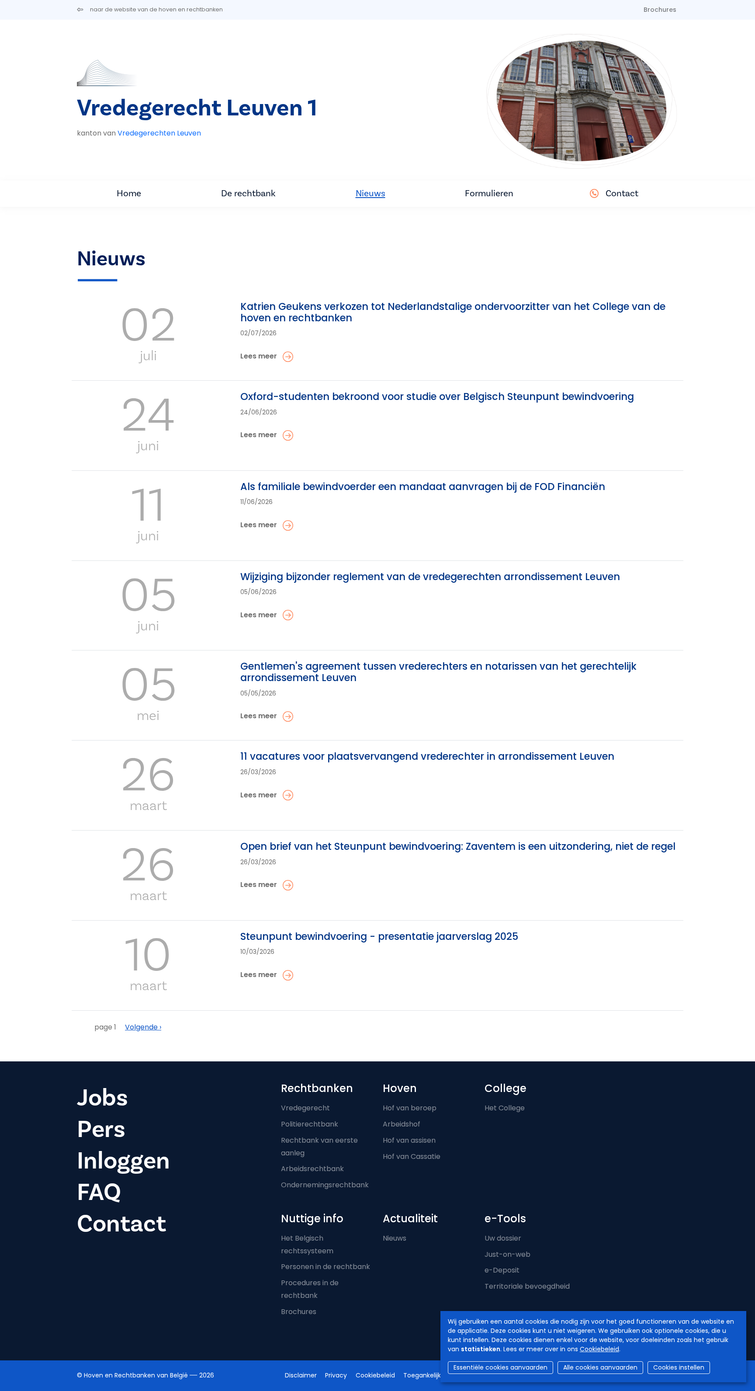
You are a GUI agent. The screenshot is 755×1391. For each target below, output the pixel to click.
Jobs (102, 1097)
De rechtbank (248, 193)
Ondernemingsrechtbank (325, 1185)
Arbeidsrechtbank (312, 1169)
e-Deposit (502, 1270)
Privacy (336, 1375)
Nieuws (370, 193)
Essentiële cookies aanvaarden (500, 1367)
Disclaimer (301, 1375)
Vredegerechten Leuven (159, 133)
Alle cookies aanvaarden (600, 1367)
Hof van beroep (409, 1108)
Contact (622, 193)
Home (129, 193)
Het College (505, 1108)
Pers (101, 1129)
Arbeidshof (401, 1124)
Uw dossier (503, 1238)
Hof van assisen (409, 1140)
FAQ (99, 1192)
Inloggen (123, 1160)
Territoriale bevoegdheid (527, 1286)
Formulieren (489, 193)
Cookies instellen (678, 1367)
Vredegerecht (305, 1108)
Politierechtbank (309, 1124)
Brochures (660, 9)
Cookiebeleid (599, 1349)
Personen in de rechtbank (325, 1267)
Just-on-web (507, 1254)
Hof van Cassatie (411, 1156)
